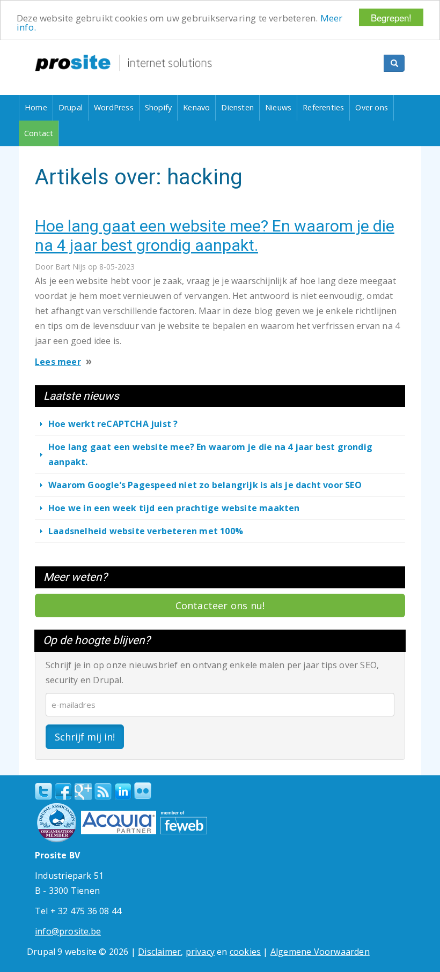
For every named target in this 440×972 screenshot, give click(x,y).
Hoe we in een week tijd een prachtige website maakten (174, 508)
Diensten (237, 107)
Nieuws (278, 107)
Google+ (83, 791)
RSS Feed (103, 791)
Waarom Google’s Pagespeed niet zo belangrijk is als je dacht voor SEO (205, 485)
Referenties (323, 107)
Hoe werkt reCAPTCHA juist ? (113, 424)
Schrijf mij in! (85, 736)
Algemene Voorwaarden (320, 952)
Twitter (43, 791)
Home (36, 107)
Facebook (63, 791)
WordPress (114, 107)
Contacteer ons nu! (220, 605)
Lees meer (58, 362)
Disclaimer (159, 952)
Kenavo (196, 107)
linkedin (122, 792)
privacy (200, 952)
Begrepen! (391, 17)
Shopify (158, 107)
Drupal (70, 107)
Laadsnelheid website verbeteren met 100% (145, 531)
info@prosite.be (68, 931)
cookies (245, 952)
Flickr (142, 790)
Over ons (371, 107)
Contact (38, 133)
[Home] (123, 63)
